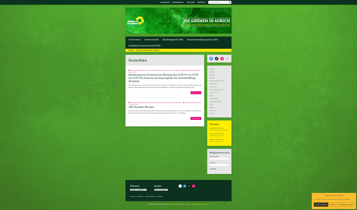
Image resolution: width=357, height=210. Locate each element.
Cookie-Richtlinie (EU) (150, 196)
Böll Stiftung (201, 2)
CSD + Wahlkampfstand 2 (218, 130)
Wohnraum (178, 70)
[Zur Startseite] (135, 25)
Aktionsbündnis (134, 102)
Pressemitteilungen (195, 70)
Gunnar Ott (212, 87)
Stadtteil (168, 70)
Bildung (211, 78)
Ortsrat (211, 96)
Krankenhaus (153, 102)
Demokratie (213, 84)
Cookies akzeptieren (321, 204)
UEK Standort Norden (141, 107)
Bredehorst (141, 102)
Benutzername (214, 156)
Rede (211, 104)
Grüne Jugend (191, 2)
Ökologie (159, 70)
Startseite (131, 50)
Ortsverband (134, 39)
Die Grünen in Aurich (206, 21)
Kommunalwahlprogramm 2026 (202, 39)
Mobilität (154, 70)
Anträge (211, 75)
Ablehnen (333, 204)
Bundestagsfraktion (178, 2)
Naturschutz (213, 93)
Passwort (212, 163)
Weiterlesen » (196, 92)
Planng (163, 70)
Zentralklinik (179, 102)
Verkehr (211, 113)
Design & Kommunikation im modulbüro (198, 204)
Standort (170, 102)
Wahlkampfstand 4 (216, 141)
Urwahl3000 (175, 204)
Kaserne (149, 70)
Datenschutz (140, 196)
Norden (159, 102)
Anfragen (212, 72)
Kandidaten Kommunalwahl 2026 (145, 45)
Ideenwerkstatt (151, 39)
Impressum (133, 196)
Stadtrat (211, 107)
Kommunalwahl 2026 (216, 90)
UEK (174, 102)
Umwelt (173, 70)
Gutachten (137, 70)
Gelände (132, 70)
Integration (144, 70)
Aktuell (211, 69)
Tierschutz (212, 110)
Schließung (165, 102)
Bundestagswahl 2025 (173, 39)
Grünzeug (159, 196)
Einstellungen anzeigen (346, 204)
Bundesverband (165, 2)
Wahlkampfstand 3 (216, 136)
